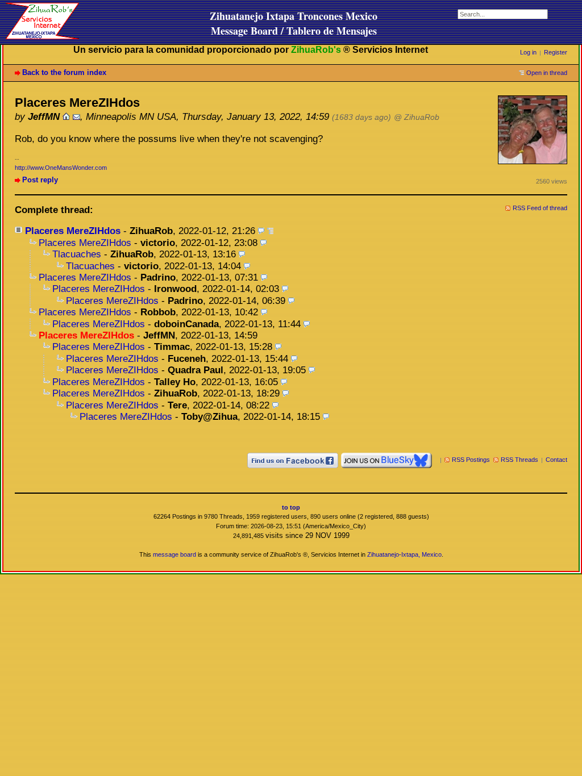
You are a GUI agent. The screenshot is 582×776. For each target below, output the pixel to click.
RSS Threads (519, 459)
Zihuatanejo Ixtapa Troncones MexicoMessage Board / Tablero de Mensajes (293, 23)
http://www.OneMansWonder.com (61, 167)
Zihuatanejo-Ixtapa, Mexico (404, 554)
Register (555, 52)
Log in (528, 52)
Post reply (40, 180)
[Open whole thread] (270, 231)
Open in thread (546, 72)
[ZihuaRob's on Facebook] (292, 459)
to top (291, 507)
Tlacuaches (76, 254)
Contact (556, 459)
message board (174, 554)
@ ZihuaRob (416, 117)
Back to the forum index (64, 72)
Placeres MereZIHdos (72, 231)
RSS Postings (471, 459)
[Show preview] (261, 231)
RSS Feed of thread (540, 208)
